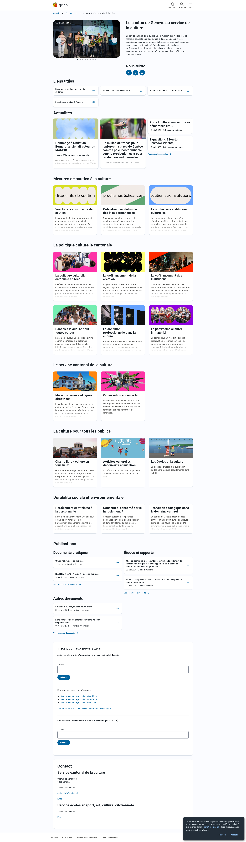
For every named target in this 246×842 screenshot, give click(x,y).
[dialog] (213, 828)
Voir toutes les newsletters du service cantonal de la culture (84, 708)
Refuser (222, 835)
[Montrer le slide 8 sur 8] (95, 59)
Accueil (56, 13)
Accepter (234, 835)
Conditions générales (109, 837)
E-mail (61, 664)
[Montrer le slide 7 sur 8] (93, 59)
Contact (54, 837)
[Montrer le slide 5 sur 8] (87, 59)
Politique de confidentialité (86, 837)
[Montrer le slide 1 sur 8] (77, 59)
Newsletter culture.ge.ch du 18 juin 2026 (78, 696)
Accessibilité (67, 837)
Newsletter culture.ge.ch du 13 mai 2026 (78, 699)
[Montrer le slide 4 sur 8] (85, 59)
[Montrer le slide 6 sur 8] (90, 59)
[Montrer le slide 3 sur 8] (82, 59)
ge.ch (63, 5)
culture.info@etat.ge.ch (67, 793)
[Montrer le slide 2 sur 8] (80, 59)
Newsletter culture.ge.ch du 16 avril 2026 (78, 702)
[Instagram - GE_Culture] (129, 72)
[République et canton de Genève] (55, 5)
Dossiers (69, 13)
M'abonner (63, 677)
